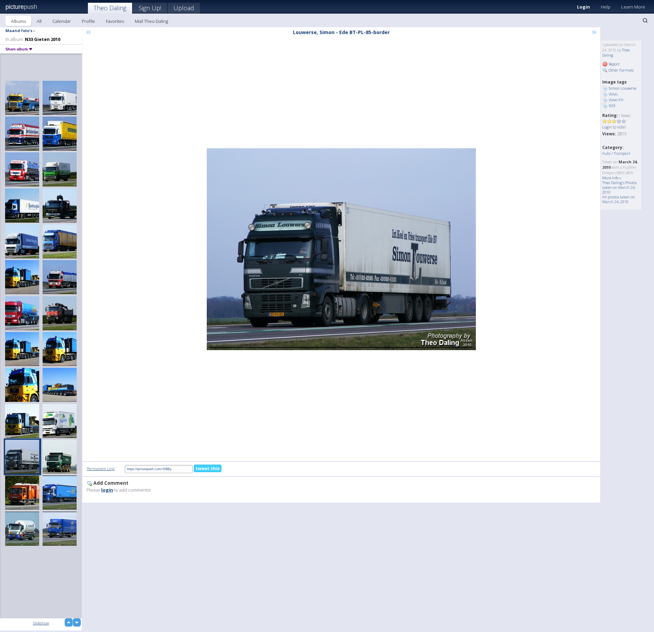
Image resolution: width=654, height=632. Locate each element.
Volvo (613, 93)
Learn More (633, 7)
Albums (18, 21)
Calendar (61, 21)
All (39, 21)
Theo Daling (110, 8)
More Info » (611, 177)
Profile (88, 21)
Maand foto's (18, 30)
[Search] (645, 20)
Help (605, 7)
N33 (612, 105)
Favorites (115, 21)
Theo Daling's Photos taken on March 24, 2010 (619, 187)
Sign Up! (150, 8)
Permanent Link (100, 468)
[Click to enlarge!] (341, 249)
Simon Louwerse (622, 88)
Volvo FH (616, 99)
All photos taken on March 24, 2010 (618, 199)
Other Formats (621, 70)
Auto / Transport (616, 153)
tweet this (208, 468)
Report (614, 63)
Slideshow (41, 623)
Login (583, 7)
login (107, 490)
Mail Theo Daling (151, 21)
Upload (183, 8)
